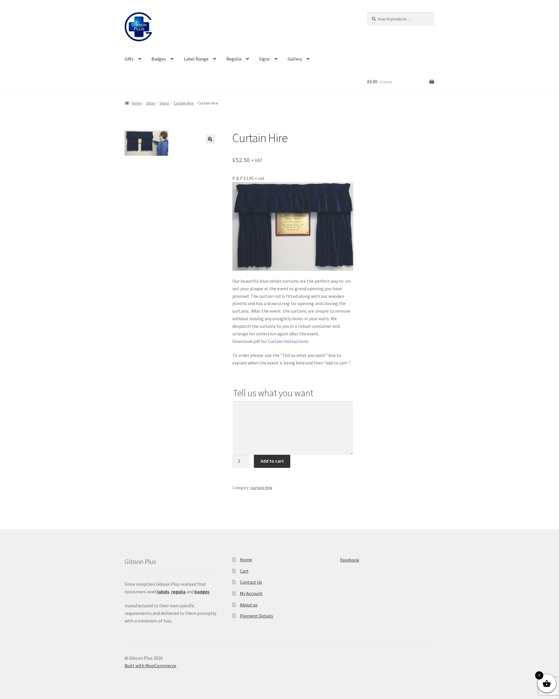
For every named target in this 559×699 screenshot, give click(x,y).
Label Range (196, 59)
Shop (150, 103)
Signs (264, 59)
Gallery (295, 59)
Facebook (349, 560)
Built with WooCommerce (150, 665)
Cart (244, 571)
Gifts (129, 59)
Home (137, 103)
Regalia (233, 59)
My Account (251, 593)
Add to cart (272, 461)
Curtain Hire (184, 103)
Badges (158, 59)
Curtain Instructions (288, 341)
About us (248, 605)
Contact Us (251, 582)
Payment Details (256, 616)
